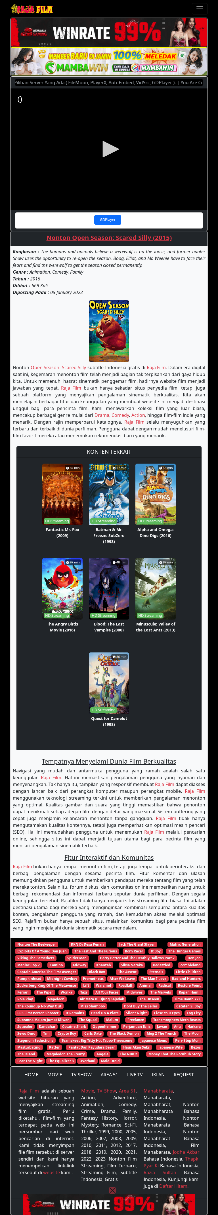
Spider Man (77, 958)
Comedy (120, 415)
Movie (87, 1091)
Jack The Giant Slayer (137, 944)
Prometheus (93, 978)
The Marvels (160, 992)
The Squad (88, 1019)
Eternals (156, 971)
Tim (46, 1033)
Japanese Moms (154, 1040)
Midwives (134, 992)
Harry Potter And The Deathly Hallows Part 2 (137, 958)
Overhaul (87, 1060)
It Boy (156, 951)
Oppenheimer (104, 1026)
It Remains (75, 1013)
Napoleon (56, 999)
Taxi (83, 992)
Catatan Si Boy (188, 1006)
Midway (79, 965)
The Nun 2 (128, 1054)
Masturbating (29, 1047)
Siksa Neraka (132, 965)
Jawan (162, 1026)
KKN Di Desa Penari (87, 944)
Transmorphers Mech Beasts (177, 1019)
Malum (112, 1019)
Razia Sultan (160, 1172)
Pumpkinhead (29, 978)
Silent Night (136, 1013)
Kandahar (47, 1026)
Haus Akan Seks (136, 1047)
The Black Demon (124, 1033)
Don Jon (194, 958)
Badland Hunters (186, 978)
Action (138, 415)
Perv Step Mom (188, 1040)
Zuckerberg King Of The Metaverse (46, 985)
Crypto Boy (67, 1033)
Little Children (188, 971)
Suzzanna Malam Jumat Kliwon (43, 1019)
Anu (177, 1026)
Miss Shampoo (92, 1006)
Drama (102, 415)
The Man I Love (153, 978)
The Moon (192, 1033)
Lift (86, 985)
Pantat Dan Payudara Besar (91, 1047)
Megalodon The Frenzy (66, 1054)
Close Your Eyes (167, 1013)
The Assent (127, 971)
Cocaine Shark (74, 1026)
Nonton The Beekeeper (36, 944)
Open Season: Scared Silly (58, 367)
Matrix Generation (185, 944)
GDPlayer (108, 219)
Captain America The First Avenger (46, 971)
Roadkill (125, 985)
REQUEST (184, 1075)
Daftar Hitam (173, 1186)
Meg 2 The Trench (161, 1033)
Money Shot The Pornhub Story (174, 1054)
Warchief (103, 985)
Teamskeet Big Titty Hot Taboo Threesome (97, 1040)
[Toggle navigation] (200, 8)
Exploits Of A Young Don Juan (42, 951)
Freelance (135, 1019)
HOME (31, 1075)
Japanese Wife (170, 1047)
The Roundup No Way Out (39, 1006)
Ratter (54, 1047)
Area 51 (127, 1091)
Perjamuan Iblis (136, 1026)
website (51, 1172)
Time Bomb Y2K (187, 999)
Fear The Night (30, 1060)
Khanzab (103, 965)
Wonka (66, 992)
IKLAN (158, 1075)
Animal (145, 985)
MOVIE (54, 1075)
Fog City (194, 1013)
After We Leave (122, 978)
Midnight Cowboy (62, 978)
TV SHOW (81, 1075)
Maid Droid (110, 1060)
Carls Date (93, 1033)
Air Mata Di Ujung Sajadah (102, 999)
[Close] (112, 1190)
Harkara (194, 1026)
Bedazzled (161, 965)
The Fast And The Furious (95, 951)
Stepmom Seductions (35, 1040)
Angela (102, 1054)
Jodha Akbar (186, 1152)
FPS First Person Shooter (37, 1013)
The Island (26, 1054)
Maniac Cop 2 (28, 965)
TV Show (106, 1091)
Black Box (97, 971)
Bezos (196, 1047)
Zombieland (190, 965)
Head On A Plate (105, 1013)
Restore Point (189, 985)
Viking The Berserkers (35, 958)
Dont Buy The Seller (140, 1006)
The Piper (45, 992)
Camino (56, 965)
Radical (164, 985)
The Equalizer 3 (61, 1060)
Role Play (25, 999)
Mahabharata (158, 1091)
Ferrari (23, 992)
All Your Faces (106, 992)
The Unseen (149, 999)
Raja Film (156, 367)
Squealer (24, 1026)
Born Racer (134, 951)
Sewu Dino (26, 1033)
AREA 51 (109, 1075)
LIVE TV (135, 1075)
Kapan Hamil (190, 992)
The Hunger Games (184, 951)
